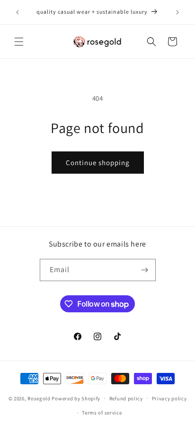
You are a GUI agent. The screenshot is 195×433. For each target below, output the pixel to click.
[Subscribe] (144, 270)
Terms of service (102, 412)
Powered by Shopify (76, 398)
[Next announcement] (177, 12)
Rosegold (39, 398)
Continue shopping (98, 162)
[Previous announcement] (17, 12)
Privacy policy (169, 398)
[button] (19, 41)
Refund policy (126, 398)
